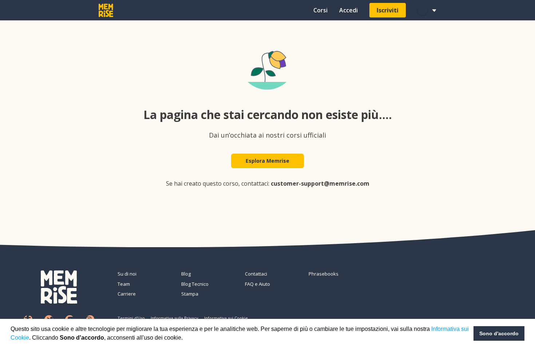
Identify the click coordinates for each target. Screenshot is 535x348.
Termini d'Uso (131, 318)
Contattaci (256, 273)
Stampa (189, 293)
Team (124, 284)
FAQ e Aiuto (257, 284)
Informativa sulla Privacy (174, 318)
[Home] (106, 10)
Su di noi (127, 273)
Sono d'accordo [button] (499, 333)
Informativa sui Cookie (226, 318)
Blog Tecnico (195, 284)
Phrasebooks (323, 273)
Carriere (127, 293)
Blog (186, 273)
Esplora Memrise (267, 160)
